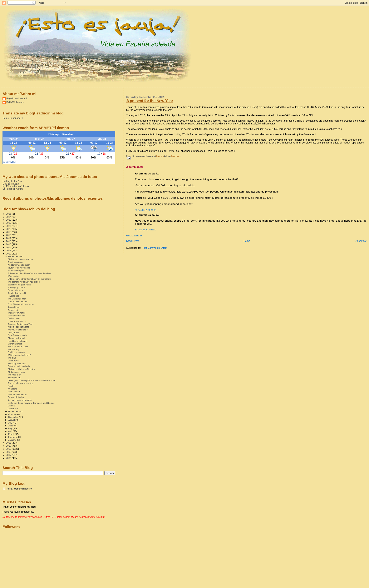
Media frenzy (14, 391)
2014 (9, 247)
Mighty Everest (15, 344)
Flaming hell (13, 296)
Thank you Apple (15, 262)
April (10, 431)
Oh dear (11, 406)
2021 (9, 226)
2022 (9, 223)
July (10, 423)
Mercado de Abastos (17, 394)
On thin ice (13, 408)
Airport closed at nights (18, 327)
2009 (9, 449)
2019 (9, 232)
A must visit (13, 310)
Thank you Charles (17, 313)
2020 (9, 229)
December (13, 256)
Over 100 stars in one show (21, 304)
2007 (9, 455)
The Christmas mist (17, 299)
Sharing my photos (16, 287)
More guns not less (17, 315)
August (11, 420)
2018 (9, 235)
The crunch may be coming (20, 383)
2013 (9, 250)
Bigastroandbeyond (16, 98)
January (12, 440)
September (13, 417)
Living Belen (13, 332)
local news (175, 156)
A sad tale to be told (17, 293)
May (10, 428)
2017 (9, 238)
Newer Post (132, 240)
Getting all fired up (16, 397)
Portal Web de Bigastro (19, 488)
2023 (9, 220)
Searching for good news (19, 285)
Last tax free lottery (17, 321)
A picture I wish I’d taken (19, 265)
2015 (9, 244)
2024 (9, 217)
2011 (9, 442)
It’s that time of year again (20, 400)
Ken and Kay (14, 349)
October (12, 414)
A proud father (14, 307)
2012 (9, 253)
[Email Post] (128, 158)
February (12, 437)
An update (12, 389)
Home (247, 240)
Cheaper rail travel (16, 338)
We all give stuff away (18, 346)
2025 (9, 214)
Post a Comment (134, 235)
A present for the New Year (149, 100)
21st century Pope (16, 372)
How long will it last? (17, 363)
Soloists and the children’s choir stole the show (29, 273)
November (13, 411)
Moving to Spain (10, 184)
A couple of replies (16, 270)
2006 (9, 458)
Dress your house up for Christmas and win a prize (31, 380)
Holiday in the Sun (12, 181)
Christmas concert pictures (20, 259)
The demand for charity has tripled (24, 282)
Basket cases (14, 318)
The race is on (14, 375)
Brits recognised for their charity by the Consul (29, 279)
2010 (9, 446)
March (11, 434)
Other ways (13, 360)
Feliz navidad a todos (17, 301)
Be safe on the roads (17, 335)
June (10, 426)
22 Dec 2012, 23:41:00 (145, 210)
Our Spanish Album (12, 189)
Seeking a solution (16, 352)
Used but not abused (17, 341)
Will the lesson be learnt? (19, 355)
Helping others (14, 377)
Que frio (11, 386)
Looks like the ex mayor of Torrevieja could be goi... (32, 403)
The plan (12, 358)
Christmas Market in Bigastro (21, 369)
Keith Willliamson (15, 102)
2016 (9, 241)
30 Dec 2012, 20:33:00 (145, 230)
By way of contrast (16, 290)
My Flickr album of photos (15, 186)
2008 (9, 452)
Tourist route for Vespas (19, 268)
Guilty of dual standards (19, 366)
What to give (13, 276)
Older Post (361, 240)
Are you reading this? (17, 330)
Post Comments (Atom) (155, 247)
